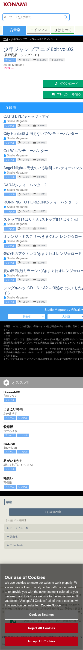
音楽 (16, 30)
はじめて (65, 30)
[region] (41, 607)
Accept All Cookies (41, 641)
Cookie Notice (51, 605)
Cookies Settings (41, 614)
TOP (5, 39)
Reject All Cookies (41, 628)
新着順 (26, 316)
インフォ (41, 30)
